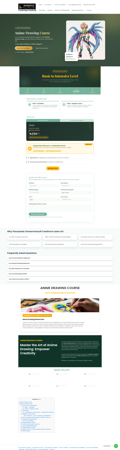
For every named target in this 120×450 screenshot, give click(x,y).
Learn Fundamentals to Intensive (30, 424)
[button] (51, 5)
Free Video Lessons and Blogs (77, 447)
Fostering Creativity (27, 10)
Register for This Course (28, 414)
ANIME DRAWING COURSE (28, 422)
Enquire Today (68, 168)
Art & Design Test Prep (75, 4)
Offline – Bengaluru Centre (30, 409)
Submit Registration (38, 214)
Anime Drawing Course (25, 402)
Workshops (42, 10)
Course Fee (25, 410)
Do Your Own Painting (92, 447)
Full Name (32, 183)
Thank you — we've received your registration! (37, 415)
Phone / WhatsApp (34, 189)
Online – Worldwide (28, 407)
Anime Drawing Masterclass (29, 425)
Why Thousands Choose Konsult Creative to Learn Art (36, 417)
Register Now (53, 168)
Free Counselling (27, 420)
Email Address (65, 183)
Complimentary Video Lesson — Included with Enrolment (38, 412)
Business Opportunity (77, 10)
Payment (49, 10)
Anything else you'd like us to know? (38, 204)
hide (39, 399)
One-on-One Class (60, 4)
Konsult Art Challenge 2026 (62, 10)
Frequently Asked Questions (29, 419)
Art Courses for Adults (24, 447)
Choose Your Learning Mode (29, 405)
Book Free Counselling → (23, 48)
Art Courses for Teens (37, 447)
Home (40, 4)
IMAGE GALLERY (25, 431)
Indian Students (44, 120)
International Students (77, 120)
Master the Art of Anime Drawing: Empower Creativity (36, 429)
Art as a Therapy (63, 447)
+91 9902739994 (29, 52)
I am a (31, 197)
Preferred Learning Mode (67, 189)
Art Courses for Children (51, 447)
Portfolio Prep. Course (89, 4)
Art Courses (48, 4)
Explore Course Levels (42, 48)
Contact (89, 10)
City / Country (64, 197)
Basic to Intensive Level (25, 403)
